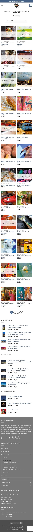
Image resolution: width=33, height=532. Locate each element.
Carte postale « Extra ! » (23, 207)
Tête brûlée (4, 476)
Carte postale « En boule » (8, 185)
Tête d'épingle (5, 479)
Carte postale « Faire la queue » (23, 232)
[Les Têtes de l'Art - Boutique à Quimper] (16, 5)
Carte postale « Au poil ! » (8, 67)
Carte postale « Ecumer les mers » (24, 162)
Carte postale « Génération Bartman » (8, 280)
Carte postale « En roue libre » (7, 208)
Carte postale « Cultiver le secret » (24, 114)
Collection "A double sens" (10, 462)
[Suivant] (21, 312)
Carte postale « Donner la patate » (8, 162)
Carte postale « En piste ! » (24, 185)
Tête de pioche (5, 482)
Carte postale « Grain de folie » (23, 280)
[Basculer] (31, 455)
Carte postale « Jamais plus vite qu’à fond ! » (24, 304)
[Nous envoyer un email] (18, 437)
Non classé (4, 448)
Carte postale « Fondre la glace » (7, 256)
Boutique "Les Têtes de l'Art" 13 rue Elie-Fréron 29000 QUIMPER (9, 497)
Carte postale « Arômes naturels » (23, 43)
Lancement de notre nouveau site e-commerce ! (16, 513)
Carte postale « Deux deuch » (22, 138)
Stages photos (5, 451)
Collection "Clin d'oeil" (9, 467)
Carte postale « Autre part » (24, 67)
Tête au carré (17, 11)
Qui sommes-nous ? (7, 526)
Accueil (7, 11)
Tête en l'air (4, 485)
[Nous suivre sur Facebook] (12, 437)
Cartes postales (7, 460)
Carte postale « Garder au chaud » (24, 256)
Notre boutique (19, 526)
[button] (2, 5)
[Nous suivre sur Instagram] (15, 437)
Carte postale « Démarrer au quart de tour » (8, 138)
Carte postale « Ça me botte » (7, 90)
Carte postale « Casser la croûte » (7, 114)
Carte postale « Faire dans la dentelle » (8, 232)
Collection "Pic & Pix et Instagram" (12, 470)
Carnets (5, 457)
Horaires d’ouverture (16, 527)
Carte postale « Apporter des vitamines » (7, 43)
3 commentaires (11, 516)
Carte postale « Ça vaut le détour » (24, 90)
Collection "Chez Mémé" (9, 465)
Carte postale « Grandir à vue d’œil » (7, 304)
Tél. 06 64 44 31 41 (6, 501)
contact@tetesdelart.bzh (8, 503)
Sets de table (6, 472)
